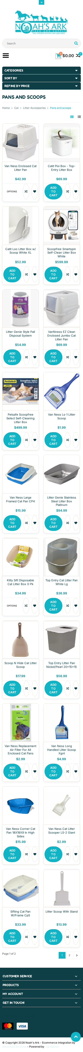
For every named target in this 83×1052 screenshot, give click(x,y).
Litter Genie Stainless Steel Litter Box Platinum (61, 501)
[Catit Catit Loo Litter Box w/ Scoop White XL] (20, 209)
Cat (16, 108)
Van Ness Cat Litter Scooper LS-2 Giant (61, 830)
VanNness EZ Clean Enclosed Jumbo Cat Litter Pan (61, 335)
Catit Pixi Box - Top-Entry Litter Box (61, 167)
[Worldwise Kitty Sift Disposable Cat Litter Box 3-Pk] (20, 540)
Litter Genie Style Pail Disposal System (20, 333)
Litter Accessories (34, 108)
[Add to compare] (26, 191)
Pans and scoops (60, 108)
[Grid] (72, 117)
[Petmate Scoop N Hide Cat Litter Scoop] (20, 623)
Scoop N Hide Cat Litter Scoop (20, 665)
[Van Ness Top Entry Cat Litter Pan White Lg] (62, 540)
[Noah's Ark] (41, 22)
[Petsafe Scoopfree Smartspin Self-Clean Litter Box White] (62, 209)
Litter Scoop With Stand (62, 911)
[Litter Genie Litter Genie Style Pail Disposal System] (20, 292)
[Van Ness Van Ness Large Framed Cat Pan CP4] (20, 457)
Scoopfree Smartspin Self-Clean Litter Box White (61, 252)
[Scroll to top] (76, 1037)
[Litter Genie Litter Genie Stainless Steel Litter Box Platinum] (62, 457)
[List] (79, 117)
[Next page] (77, 955)
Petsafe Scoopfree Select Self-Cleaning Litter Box (20, 418)
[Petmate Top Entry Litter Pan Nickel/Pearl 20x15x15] (62, 623)
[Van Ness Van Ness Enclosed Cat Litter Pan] (20, 126)
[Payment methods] (8, 1026)
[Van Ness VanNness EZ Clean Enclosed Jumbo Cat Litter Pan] (62, 292)
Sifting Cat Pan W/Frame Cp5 (20, 913)
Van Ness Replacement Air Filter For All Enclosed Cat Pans (20, 749)
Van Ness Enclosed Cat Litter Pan (20, 167)
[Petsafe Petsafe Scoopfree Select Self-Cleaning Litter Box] (20, 374)
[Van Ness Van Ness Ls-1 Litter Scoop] (62, 374)
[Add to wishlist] (34, 191)
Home (6, 108)
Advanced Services (14, 1046)
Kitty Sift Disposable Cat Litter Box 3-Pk (20, 582)
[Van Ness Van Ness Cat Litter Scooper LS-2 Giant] (62, 789)
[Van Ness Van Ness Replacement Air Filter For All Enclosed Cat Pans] (20, 706)
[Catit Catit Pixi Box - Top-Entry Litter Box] (62, 126)
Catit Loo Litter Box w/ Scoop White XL (20, 250)
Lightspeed (52, 1046)
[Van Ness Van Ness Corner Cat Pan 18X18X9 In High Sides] (20, 789)
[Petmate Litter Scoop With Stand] (62, 871)
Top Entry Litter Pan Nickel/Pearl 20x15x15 (61, 665)
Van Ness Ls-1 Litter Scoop (61, 416)
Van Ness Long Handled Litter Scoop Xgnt (61, 749)
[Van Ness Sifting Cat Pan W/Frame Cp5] (20, 871)
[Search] (76, 43)
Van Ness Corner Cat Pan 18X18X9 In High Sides (20, 832)
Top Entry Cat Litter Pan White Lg (61, 582)
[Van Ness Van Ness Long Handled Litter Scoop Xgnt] (62, 706)
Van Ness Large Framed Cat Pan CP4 (20, 499)
